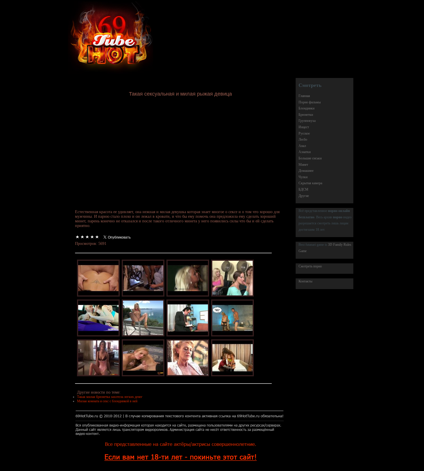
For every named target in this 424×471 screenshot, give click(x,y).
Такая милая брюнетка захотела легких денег (109, 397)
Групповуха (307, 121)
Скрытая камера (310, 183)
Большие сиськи (310, 158)
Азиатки (305, 152)
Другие (304, 196)
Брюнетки (306, 115)
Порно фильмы (310, 102)
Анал (302, 146)
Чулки (303, 177)
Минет (303, 165)
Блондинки (306, 108)
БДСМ (303, 189)
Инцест (304, 127)
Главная (304, 96)
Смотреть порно (310, 266)
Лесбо (303, 139)
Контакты (305, 281)
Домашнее (306, 171)
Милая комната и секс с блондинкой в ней (107, 401)
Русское (304, 133)
